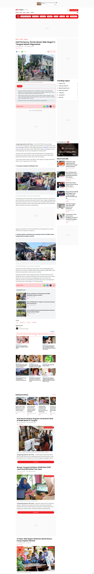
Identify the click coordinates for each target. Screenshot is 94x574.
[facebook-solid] (47, 106)
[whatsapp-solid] (44, 106)
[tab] (20, 86)
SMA (19, 147)
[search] (68, 10)
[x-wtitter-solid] (51, 106)
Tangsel (45, 147)
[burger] (77, 12)
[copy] (54, 106)
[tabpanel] (36, 95)
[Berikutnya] (56, 387)
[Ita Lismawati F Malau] (17, 328)
